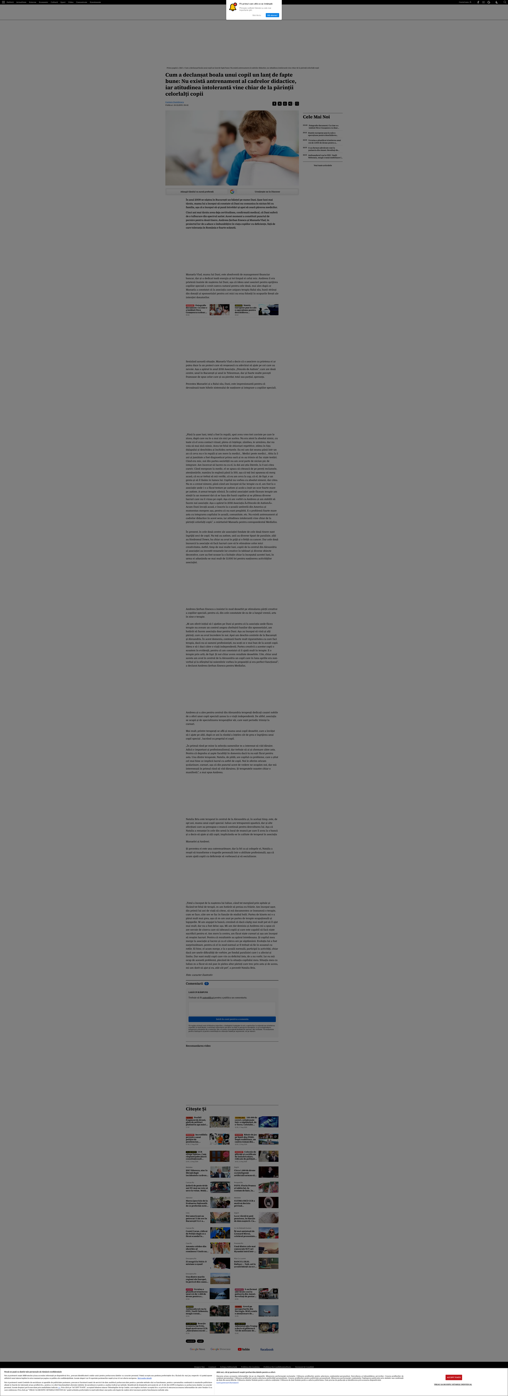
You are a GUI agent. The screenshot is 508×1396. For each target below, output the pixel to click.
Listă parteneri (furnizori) (227, 1383)
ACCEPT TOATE (454, 1377)
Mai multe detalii (145, 1378)
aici (59, 1387)
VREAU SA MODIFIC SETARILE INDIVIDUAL (453, 1384)
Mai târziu (257, 15)
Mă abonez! (272, 15)
